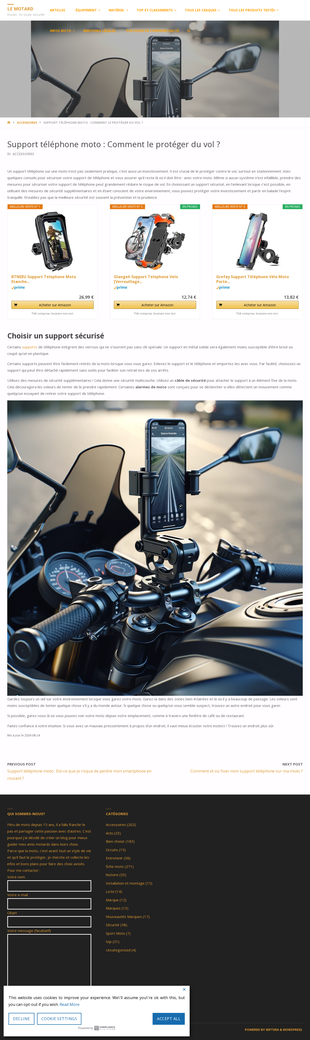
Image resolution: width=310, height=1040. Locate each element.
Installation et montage (125, 883)
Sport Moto (115, 933)
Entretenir (114, 858)
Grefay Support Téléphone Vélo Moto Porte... (252, 279)
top (109, 941)
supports (30, 346)
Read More (69, 1004)
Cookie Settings (59, 1018)
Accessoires (27, 122)
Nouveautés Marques (124, 916)
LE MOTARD (20, 8)
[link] (189, 31)
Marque (112, 899)
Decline (21, 1018)
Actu (109, 833)
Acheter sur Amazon (55, 305)
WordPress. (293, 1029)
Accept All (168, 1018)
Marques (113, 908)
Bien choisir (115, 841)
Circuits (112, 849)
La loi (110, 891)
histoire (112, 874)
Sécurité (112, 924)
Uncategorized (118, 950)
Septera (272, 1029)
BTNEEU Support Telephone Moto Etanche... (43, 279)
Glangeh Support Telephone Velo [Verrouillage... (146, 279)
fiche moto (115, 866)
